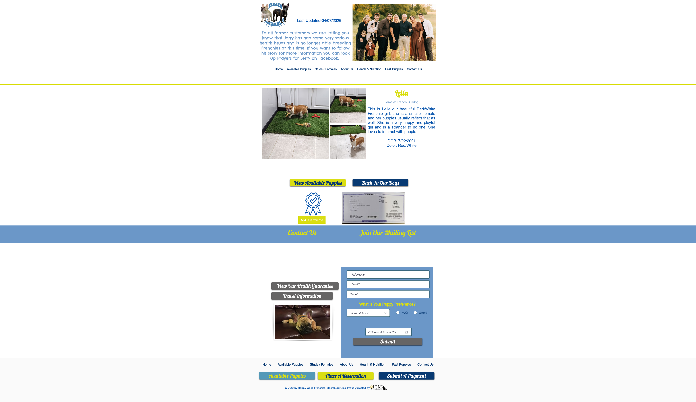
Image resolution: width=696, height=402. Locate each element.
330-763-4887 (310, 251)
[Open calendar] (406, 332)
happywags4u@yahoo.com (307, 267)
